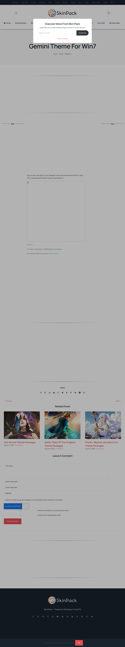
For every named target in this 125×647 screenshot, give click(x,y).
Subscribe (82, 33)
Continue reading (62, 39)
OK (79, 643)
